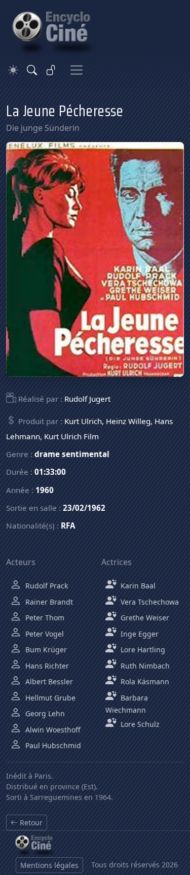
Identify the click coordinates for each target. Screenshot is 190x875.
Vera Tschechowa (149, 602)
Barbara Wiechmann (126, 704)
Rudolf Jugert (87, 399)
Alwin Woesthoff (52, 729)
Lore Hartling (142, 649)
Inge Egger (139, 634)
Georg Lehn (44, 713)
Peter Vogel (43, 634)
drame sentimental (71, 454)
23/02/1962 (84, 508)
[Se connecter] (51, 70)
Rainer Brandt (48, 602)
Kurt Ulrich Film (71, 436)
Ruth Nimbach (144, 666)
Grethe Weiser (144, 617)
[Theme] (13, 70)
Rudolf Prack (45, 585)
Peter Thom (43, 617)
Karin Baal (137, 585)
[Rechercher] (32, 70)
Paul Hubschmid (52, 745)
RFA (68, 525)
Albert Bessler (48, 681)
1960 (44, 490)
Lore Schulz (139, 724)
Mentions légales (49, 865)
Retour (30, 822)
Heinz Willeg (128, 421)
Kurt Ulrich (83, 421)
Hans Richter (46, 666)
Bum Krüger (45, 649)
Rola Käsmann (144, 681)
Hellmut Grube (49, 698)
